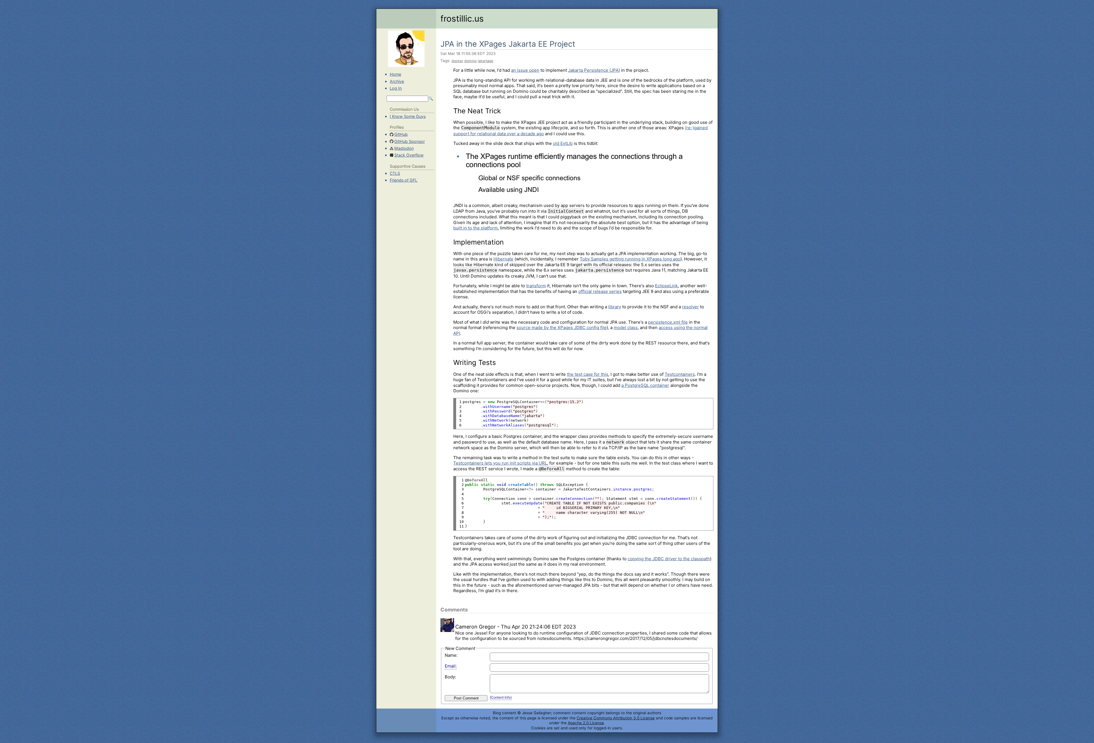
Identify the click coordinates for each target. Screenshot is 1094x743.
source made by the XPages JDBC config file (562, 327)
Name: (451, 655)
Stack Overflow (409, 155)
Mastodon (404, 148)
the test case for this (587, 374)
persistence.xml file (668, 322)
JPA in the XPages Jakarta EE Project (507, 44)
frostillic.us (462, 18)
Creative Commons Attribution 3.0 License (616, 718)
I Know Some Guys (408, 116)
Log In (396, 88)
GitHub (401, 134)
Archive (397, 81)
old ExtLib (563, 143)
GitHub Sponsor (409, 141)
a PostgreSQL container (645, 385)
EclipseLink (666, 285)
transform (536, 285)
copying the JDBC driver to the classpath (669, 558)
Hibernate (503, 259)
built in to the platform (475, 228)
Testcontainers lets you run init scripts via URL (500, 463)
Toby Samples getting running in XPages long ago (630, 259)
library (614, 306)
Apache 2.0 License (586, 723)
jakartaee (485, 61)
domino (470, 61)
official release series (600, 291)
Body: (450, 677)
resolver (690, 306)
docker (457, 61)
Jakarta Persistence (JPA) (594, 70)
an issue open (525, 70)
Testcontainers (680, 374)
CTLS (395, 173)
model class (626, 327)
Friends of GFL (403, 180)
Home (395, 74)
